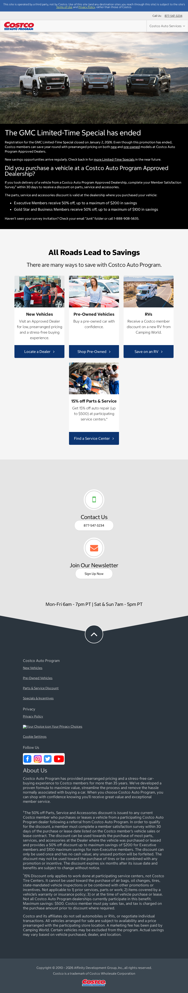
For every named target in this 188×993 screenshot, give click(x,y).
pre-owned (132, 147)
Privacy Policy (86, 7)
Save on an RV (147, 351)
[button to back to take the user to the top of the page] (94, 634)
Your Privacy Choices (66, 727)
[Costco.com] (94, 987)
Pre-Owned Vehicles (38, 678)
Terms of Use (64, 7)
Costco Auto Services (166, 26)
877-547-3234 (173, 15)
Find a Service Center (92, 438)
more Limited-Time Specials (114, 159)
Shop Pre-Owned (92, 351)
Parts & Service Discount (41, 688)
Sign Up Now (94, 574)
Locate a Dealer (37, 351)
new (114, 147)
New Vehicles (32, 668)
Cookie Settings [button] (35, 737)
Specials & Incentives (38, 698)
